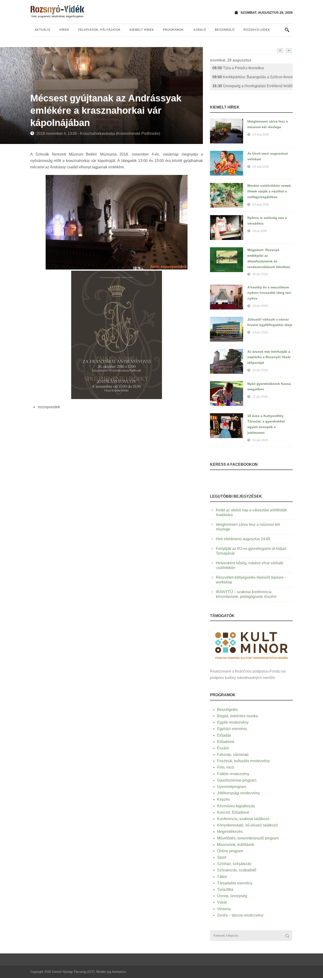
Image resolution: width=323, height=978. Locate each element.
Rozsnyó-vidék (257, 29)
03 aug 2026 (261, 204)
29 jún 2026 (260, 306)
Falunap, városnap (233, 754)
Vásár (222, 902)
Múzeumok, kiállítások (235, 845)
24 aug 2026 (261, 134)
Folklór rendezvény (233, 774)
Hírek (64, 29)
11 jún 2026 (260, 396)
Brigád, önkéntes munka (237, 716)
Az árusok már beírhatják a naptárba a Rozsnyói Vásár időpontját (269, 357)
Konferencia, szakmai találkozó (243, 819)
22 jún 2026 (260, 370)
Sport (221, 857)
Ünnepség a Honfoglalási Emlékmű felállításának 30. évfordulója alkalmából (252, 86)
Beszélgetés (227, 710)
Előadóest (225, 742)
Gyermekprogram (231, 787)
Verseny (224, 909)
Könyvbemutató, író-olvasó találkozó (247, 825)
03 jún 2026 (260, 440)
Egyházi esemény (232, 729)
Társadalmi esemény (234, 883)
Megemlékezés (230, 832)
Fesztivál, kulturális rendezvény (243, 761)
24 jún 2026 (260, 332)
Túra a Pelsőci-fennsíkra (238, 68)
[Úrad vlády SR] (251, 645)
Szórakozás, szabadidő (236, 870)
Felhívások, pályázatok (99, 29)
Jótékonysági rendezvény (238, 793)
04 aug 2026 (261, 166)
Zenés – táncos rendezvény (240, 915)
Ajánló (199, 29)
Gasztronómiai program (236, 780)
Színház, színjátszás (234, 864)
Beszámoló (225, 29)
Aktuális (42, 29)
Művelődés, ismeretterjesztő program (248, 838)
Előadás (224, 735)
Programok (173, 29)
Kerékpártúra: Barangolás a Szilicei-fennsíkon (252, 77)
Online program (230, 851)
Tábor (222, 877)
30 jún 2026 (260, 274)
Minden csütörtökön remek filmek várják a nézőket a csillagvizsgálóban (269, 191)
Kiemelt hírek (142, 29)
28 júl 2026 (260, 231)
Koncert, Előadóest (233, 812)
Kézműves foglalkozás (236, 806)
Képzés (223, 799)
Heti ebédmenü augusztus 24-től (243, 539)
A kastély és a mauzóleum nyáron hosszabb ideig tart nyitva (269, 292)
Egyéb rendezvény (233, 722)
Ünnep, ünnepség (232, 896)
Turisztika (225, 889)
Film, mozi (225, 767)
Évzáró (223, 748)
